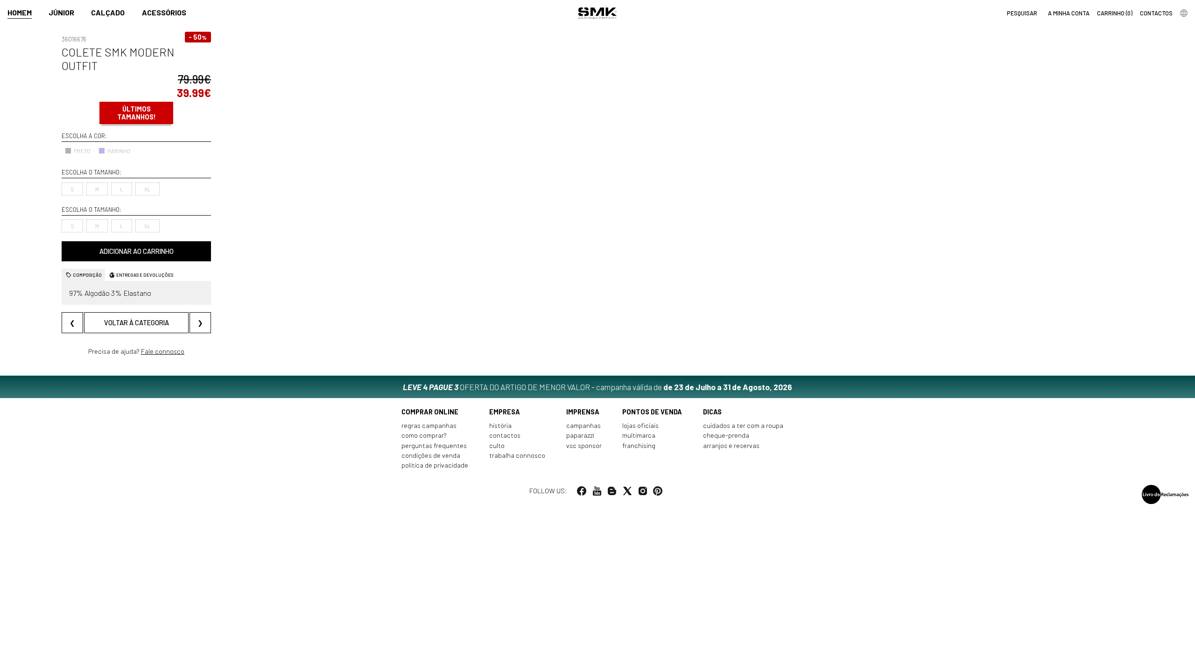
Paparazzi (580, 435)
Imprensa (582, 412)
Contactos (504, 435)
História (500, 425)
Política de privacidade (434, 465)
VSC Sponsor (584, 445)
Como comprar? (424, 435)
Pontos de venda (652, 412)
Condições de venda (430, 455)
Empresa (504, 412)
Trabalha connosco (517, 455)
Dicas (712, 412)
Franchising (638, 445)
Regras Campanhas (429, 425)
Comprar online (429, 412)
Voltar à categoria (136, 323)
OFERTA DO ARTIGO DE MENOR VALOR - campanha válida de (597, 387)
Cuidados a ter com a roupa (743, 425)
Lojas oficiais (640, 425)
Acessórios (164, 12)
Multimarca (638, 435)
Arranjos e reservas (731, 445)
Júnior (61, 12)
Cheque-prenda (726, 435)
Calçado (108, 12)
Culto (497, 445)
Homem (19, 12)
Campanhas (583, 425)
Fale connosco (162, 351)
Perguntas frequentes (434, 445)
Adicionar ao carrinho (136, 251)
